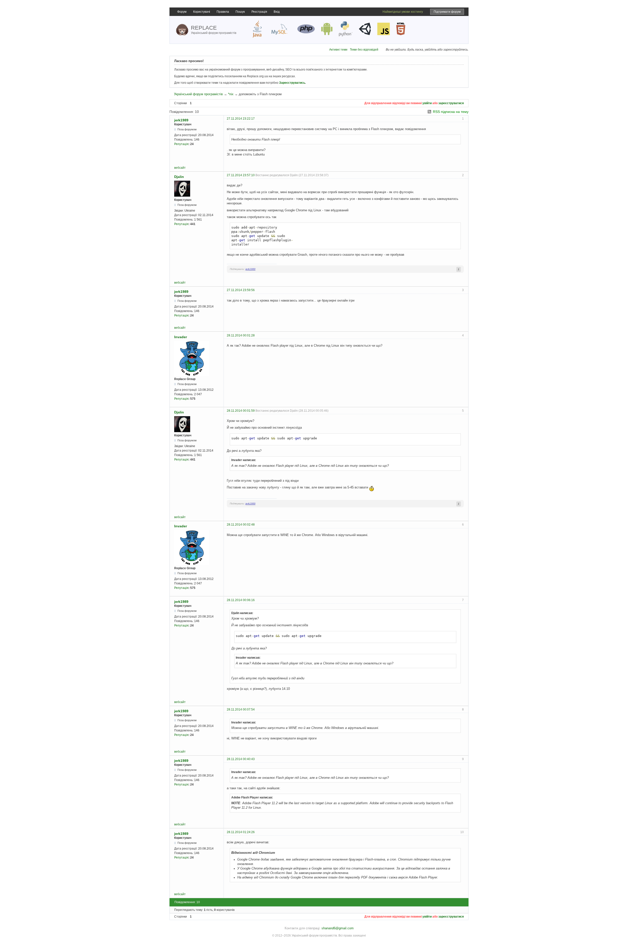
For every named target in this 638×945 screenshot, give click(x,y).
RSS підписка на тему (451, 112)
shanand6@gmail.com (337, 928)
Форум (181, 11)
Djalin (179, 177)
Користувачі (201, 11)
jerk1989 (181, 120)
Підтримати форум (447, 11)
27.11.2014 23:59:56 (241, 290)
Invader (180, 337)
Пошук (240, 11)
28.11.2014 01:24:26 (241, 832)
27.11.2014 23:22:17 (241, 118)
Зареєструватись (292, 82)
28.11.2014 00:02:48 (241, 524)
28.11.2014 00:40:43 (241, 759)
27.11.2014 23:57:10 (241, 175)
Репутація (181, 144)
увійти (427, 103)
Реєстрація (259, 11)
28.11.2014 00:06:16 (241, 600)
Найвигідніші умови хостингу (403, 11)
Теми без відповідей (364, 49)
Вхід (277, 11)
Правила (223, 11)
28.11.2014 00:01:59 (241, 410)
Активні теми (338, 49)
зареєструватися (451, 103)
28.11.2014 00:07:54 (241, 709)
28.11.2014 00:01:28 (241, 335)
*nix (231, 94)
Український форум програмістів (198, 94)
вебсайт (180, 167)
